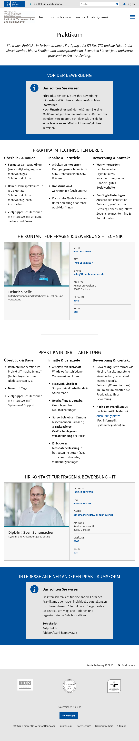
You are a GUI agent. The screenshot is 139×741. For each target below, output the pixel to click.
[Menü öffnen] (132, 18)
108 (76, 552)
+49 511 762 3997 (83, 262)
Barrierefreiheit (104, 726)
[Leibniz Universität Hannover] (14, 4)
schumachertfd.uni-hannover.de (93, 514)
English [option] (131, 4)
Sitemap (121, 726)
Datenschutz (84, 726)
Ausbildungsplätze (108, 416)
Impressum (65, 726)
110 (76, 312)
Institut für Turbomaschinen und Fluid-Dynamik (73, 17)
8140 (76, 541)
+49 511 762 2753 (83, 492)
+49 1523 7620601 (84, 251)
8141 (76, 300)
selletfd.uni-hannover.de (89, 274)
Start (117, 4)
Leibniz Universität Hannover (38, 726)
